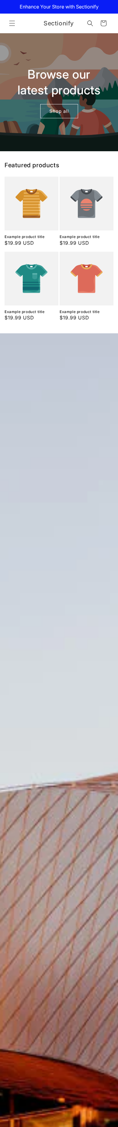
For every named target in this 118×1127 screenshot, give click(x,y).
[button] (12, 23)
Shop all (59, 111)
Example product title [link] (25, 236)
